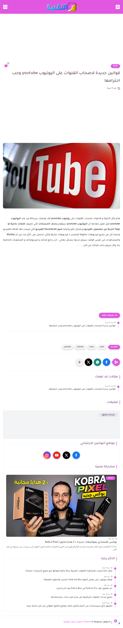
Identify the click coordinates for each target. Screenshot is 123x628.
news (92, 347)
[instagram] (47, 455)
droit (115, 66)
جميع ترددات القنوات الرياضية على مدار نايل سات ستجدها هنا (81, 597)
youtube (67, 347)
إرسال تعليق (108, 415)
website (80, 347)
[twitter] (66, 455)
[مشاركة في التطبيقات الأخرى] (79, 362)
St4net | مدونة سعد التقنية (77, 622)
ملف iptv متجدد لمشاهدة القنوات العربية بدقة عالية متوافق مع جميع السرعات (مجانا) (69, 571)
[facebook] (76, 455)
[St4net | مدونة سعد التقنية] (61, 6)
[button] (106, 362)
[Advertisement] (61, 41)
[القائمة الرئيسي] (118, 7)
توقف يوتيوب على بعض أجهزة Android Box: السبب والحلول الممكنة (78, 580)
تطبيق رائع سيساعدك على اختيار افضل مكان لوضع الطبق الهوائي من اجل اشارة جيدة (69, 606)
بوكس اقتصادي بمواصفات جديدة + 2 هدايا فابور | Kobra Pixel (81, 542)
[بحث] (5, 7)
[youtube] (56, 455)
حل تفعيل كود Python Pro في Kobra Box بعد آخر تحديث (84, 588)
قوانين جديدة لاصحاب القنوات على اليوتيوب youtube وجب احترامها (82, 326)
